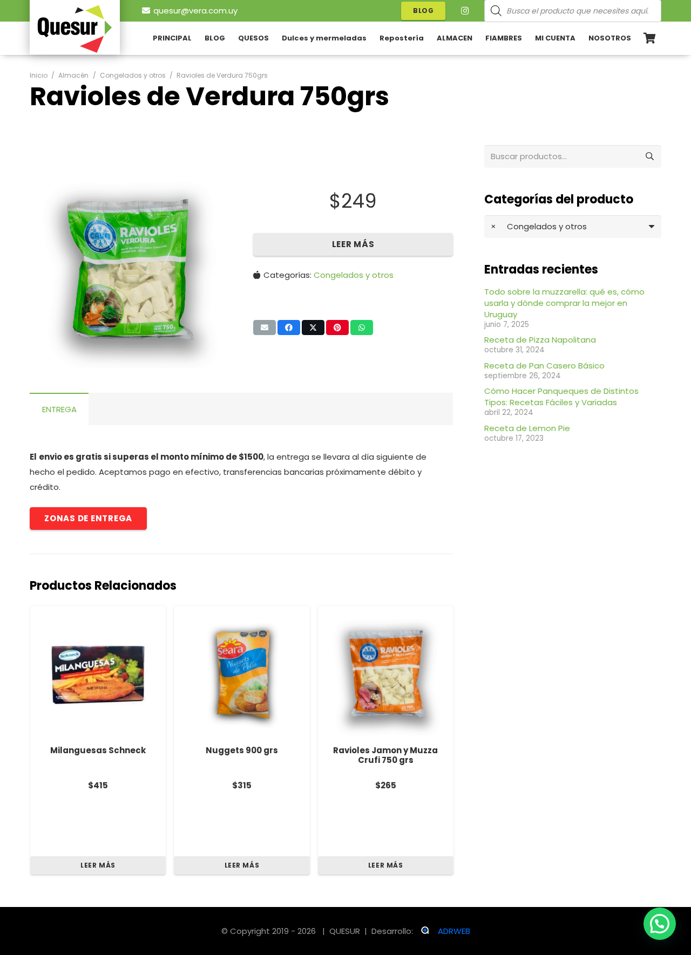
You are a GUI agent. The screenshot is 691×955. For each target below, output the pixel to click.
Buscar (650, 156)
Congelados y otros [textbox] (539, 226)
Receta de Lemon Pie (527, 428)
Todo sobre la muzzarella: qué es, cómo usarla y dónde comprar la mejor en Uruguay (564, 303)
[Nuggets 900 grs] (241, 673)
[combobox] (572, 226)
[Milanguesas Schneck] (98, 673)
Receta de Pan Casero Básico (544, 365)
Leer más (353, 244)
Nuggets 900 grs (242, 750)
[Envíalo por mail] (264, 327)
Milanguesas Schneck (98, 750)
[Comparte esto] (288, 327)
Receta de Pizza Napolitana (540, 339)
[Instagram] (465, 11)
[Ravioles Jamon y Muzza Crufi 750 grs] (385, 673)
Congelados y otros (133, 75)
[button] (213, 185)
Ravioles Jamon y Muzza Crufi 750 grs (385, 755)
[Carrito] (649, 38)
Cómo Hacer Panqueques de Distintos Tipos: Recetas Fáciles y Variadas (561, 396)
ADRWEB (454, 931)
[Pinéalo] (337, 327)
